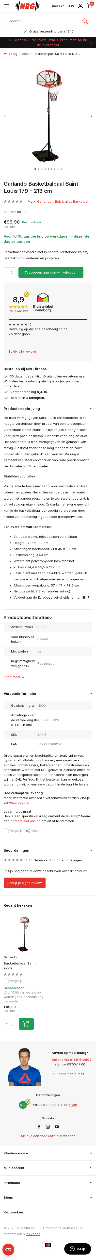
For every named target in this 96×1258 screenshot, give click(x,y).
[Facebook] (39, 1127)
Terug (12, 54)
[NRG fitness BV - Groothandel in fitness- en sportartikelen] (32, 6)
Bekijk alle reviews (23, 351)
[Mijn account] (80, 6)
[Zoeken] (85, 20)
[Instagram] (48, 1127)
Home (24, 54)
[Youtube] (57, 1127)
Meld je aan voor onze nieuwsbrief (48, 1136)
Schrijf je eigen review (24, 883)
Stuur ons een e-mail (68, 1074)
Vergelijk (16, 831)
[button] (35, 169)
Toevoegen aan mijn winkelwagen (51, 272)
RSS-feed (33, 1234)
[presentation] (5, 116)
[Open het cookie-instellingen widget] (8, 1250)
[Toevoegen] (26, 1024)
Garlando (44, 201)
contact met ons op (26, 821)
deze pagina (18, 802)
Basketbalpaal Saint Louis (19, 965)
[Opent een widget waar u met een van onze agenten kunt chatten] (77, 1249)
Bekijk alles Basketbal (71, 201)
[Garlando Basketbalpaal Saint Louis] (24, 934)
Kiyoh (73, 1105)
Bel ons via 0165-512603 (72, 1060)
